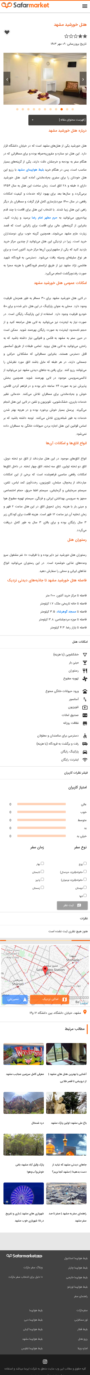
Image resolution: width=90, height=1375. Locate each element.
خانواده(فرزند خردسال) (72, 872)
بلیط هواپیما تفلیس (32, 1348)
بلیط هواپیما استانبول (76, 1258)
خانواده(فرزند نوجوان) (72, 880)
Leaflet (84, 1003)
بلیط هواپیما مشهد (32, 1339)
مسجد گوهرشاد (67, 611)
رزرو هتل (83, 1339)
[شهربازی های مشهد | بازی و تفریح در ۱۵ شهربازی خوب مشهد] (23, 1185)
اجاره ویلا (83, 1348)
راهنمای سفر (81, 1296)
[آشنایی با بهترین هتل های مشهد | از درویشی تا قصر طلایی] (66, 1045)
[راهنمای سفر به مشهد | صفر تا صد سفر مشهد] (66, 1185)
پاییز (38, 880)
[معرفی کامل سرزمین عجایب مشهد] (23, 1045)
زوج (81, 864)
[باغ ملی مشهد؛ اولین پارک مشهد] (66, 1094)
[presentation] (83, 79)
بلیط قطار (83, 1329)
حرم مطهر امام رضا (44, 217)
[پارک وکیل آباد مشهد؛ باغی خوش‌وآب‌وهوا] (23, 1136)
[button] (72, 109)
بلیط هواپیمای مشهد (31, 169)
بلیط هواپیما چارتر (78, 1268)
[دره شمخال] (23, 1094)
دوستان (79, 888)
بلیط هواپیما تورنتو (77, 1287)
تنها (81, 896)
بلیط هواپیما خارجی (77, 1277)
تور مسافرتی (81, 1320)
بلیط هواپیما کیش (33, 1329)
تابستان (36, 872)
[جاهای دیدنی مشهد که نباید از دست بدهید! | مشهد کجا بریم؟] (66, 1136)
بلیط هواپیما (36, 1310)
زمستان (37, 888)
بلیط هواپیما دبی (33, 1320)
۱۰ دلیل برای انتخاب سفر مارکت (26, 1277)
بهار (38, 864)
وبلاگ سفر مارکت (33, 1267)
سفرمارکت (82, 1310)
